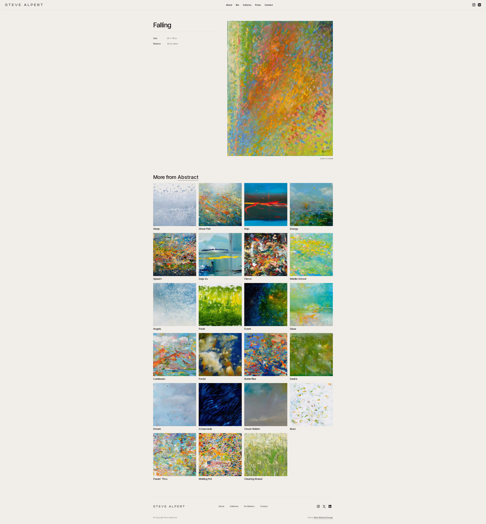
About (229, 5)
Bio (237, 5)
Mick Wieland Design (323, 517)
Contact (269, 5)
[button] (247, 5)
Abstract (188, 177)
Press (258, 5)
